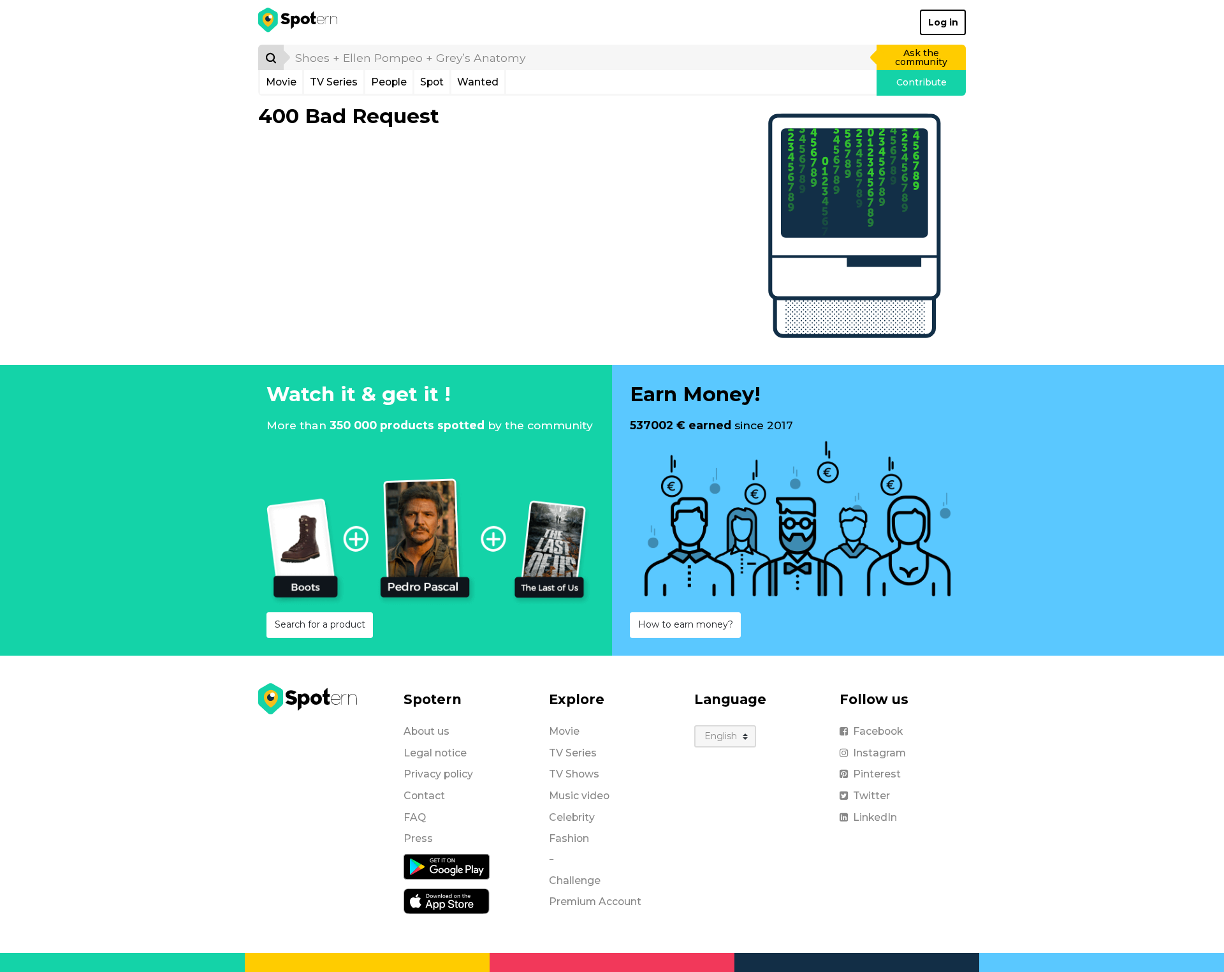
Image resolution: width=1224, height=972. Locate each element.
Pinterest (877, 774)
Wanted (478, 82)
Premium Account (595, 901)
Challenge (575, 880)
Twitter (871, 796)
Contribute (921, 82)
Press (418, 838)
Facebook (878, 731)
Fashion (569, 838)
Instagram (879, 753)
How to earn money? (685, 624)
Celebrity (572, 817)
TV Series (334, 82)
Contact (424, 796)
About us (426, 731)
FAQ (415, 817)
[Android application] (447, 866)
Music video (579, 796)
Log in (943, 22)
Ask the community (921, 57)
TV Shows (574, 774)
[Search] (271, 57)
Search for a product (320, 624)
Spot (432, 82)
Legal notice (435, 753)
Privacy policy (438, 774)
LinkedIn (875, 817)
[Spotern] (298, 22)
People (389, 82)
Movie (281, 82)
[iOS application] (447, 900)
